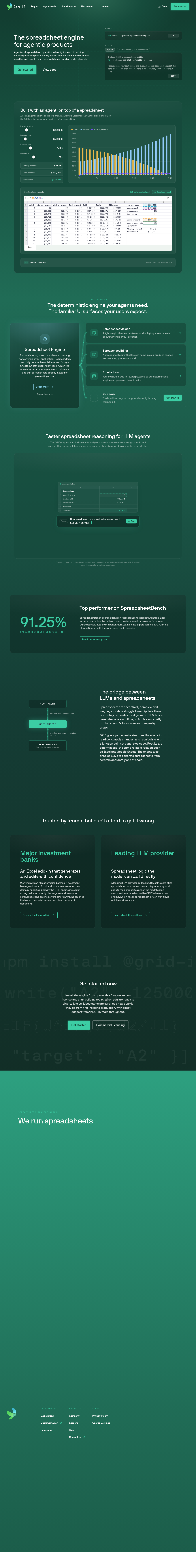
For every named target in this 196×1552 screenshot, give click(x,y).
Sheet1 (30, 247)
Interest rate (25, 144)
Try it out (110, 50)
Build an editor (125, 50)
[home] (16, 6)
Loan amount (26, 135)
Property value (26, 126)
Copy (173, 36)
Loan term (24, 153)
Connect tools (142, 50)
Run (131, 521)
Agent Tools (43, 394)
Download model (164, 192)
